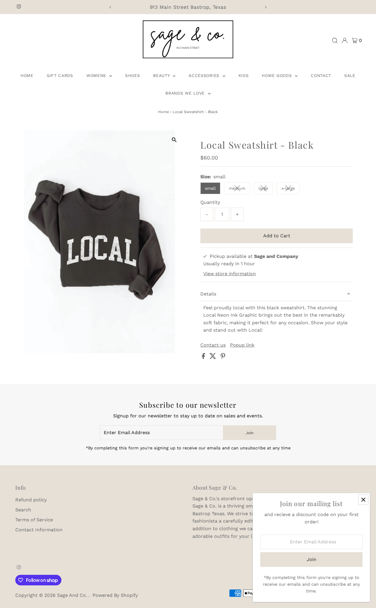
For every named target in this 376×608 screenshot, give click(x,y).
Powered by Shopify (115, 595)
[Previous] (110, 7)
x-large (290, 189)
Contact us (213, 345)
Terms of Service (34, 520)
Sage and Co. (72, 595)
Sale (349, 75)
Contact (321, 75)
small (210, 188)
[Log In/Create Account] (344, 40)
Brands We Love (186, 93)
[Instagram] (18, 7)
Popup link (242, 345)
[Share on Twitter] (213, 357)
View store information (229, 273)
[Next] (265, 7)
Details (208, 294)
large (265, 189)
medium (239, 189)
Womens (97, 75)
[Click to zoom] (174, 140)
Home (27, 75)
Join (250, 433)
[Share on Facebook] (204, 357)
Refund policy (31, 500)
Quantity (210, 202)
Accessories (205, 75)
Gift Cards (60, 75)
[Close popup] (363, 500)
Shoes (132, 75)
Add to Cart (276, 236)
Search (23, 510)
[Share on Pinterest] (223, 357)
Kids (244, 75)
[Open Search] (335, 40)
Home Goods (277, 75)
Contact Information (39, 530)
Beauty (162, 75)
